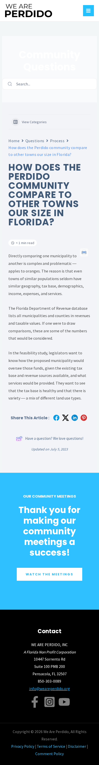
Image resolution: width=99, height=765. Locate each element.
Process (57, 140)
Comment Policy (49, 753)
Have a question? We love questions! (54, 438)
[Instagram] (49, 702)
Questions (34, 140)
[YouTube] (64, 702)
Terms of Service (51, 746)
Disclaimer (77, 746)
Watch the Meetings (49, 574)
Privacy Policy (22, 746)
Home (14, 140)
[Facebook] (35, 702)
